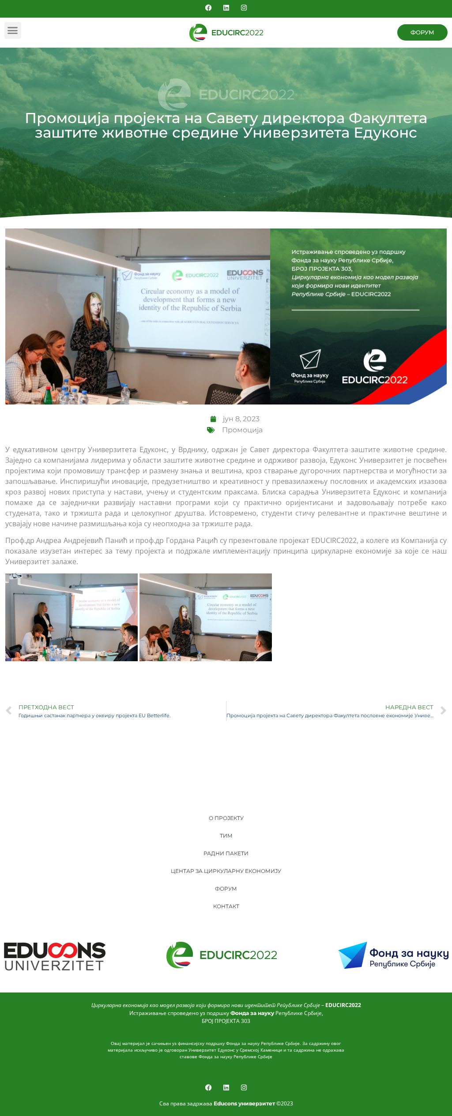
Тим (226, 835)
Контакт (226, 906)
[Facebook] (208, 7)
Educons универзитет (244, 1103)
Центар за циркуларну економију (226, 871)
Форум (226, 888)
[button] (12, 30)
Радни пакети (226, 853)
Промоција (242, 430)
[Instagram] (244, 7)
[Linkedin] (226, 7)
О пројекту (226, 818)
